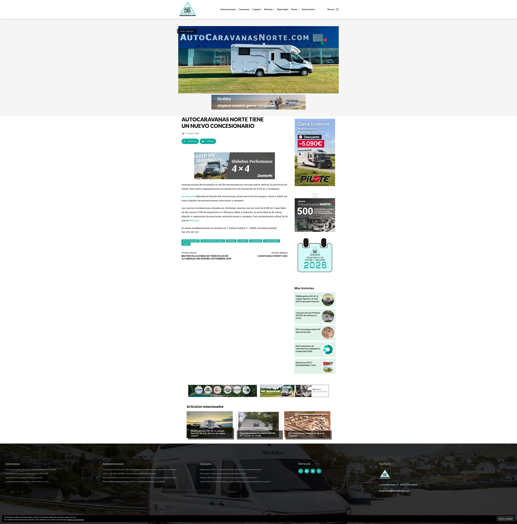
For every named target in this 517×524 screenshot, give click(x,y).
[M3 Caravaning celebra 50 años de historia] (328, 333)
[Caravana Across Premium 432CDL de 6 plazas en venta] (328, 316)
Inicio (182, 31)
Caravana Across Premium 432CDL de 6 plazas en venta (308, 315)
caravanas (255, 241)
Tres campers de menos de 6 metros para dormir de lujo (223, 473)
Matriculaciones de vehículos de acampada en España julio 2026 (308, 348)
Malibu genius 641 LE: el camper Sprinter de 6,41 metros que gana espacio (307, 299)
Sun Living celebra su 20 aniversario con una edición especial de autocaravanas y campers (140, 477)
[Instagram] (300, 471)
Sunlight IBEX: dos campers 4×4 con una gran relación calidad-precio (228, 477)
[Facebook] (319, 471)
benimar (231, 241)
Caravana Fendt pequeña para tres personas (24, 477)
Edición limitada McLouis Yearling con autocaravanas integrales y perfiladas (134, 481)
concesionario (271, 241)
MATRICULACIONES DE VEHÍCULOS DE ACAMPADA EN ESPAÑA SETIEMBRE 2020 (206, 257)
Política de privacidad (75, 519)
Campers (195, 425)
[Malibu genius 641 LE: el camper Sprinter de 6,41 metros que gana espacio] (328, 299)
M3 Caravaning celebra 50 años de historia (306, 434)
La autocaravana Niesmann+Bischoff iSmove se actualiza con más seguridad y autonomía (139, 469)
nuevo (186, 244)
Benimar (194, 220)
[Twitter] (312, 471)
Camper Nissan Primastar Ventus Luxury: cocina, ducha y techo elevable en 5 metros (235, 481)
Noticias (190, 31)
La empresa (188, 196)
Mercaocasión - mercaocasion (254, 428)
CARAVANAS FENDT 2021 (272, 255)
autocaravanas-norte (213, 241)
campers (243, 241)
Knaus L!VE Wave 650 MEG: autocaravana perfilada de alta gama (130, 473)
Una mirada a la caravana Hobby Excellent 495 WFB (26, 473)
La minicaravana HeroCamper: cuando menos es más (27, 481)
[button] (333, 9)
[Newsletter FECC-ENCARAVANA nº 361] (328, 366)
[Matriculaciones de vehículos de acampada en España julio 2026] (328, 349)
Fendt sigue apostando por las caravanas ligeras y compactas (30, 469)
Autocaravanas (190, 241)
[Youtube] (306, 471)
